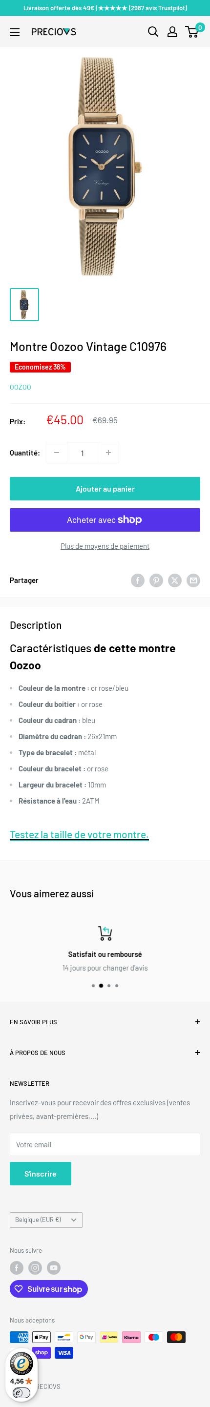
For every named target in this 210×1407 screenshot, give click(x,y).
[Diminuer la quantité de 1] (56, 452)
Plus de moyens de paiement (105, 545)
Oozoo (20, 387)
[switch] (21, 1392)
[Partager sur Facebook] (138, 579)
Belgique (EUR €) (38, 1219)
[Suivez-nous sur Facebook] (16, 1268)
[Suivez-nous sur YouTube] (54, 1268)
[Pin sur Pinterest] (156, 579)
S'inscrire (40, 1173)
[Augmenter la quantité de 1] (108, 452)
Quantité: (25, 452)
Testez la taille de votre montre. (79, 834)
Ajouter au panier (105, 488)
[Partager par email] (193, 579)
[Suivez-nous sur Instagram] (35, 1268)
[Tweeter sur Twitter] (175, 579)
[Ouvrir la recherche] (153, 31)
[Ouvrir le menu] (15, 32)
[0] (192, 32)
